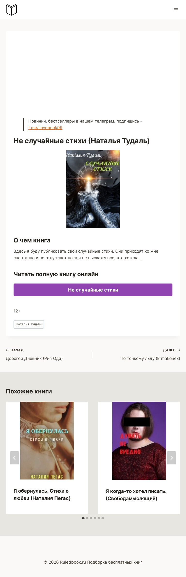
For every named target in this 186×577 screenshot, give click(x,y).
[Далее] (171, 457)
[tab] (83, 518)
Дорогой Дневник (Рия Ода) (34, 354)
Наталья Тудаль (29, 324)
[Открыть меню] (175, 9)
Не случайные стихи (93, 290)
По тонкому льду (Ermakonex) (150, 354)
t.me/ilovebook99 (45, 127)
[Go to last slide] (14, 457)
